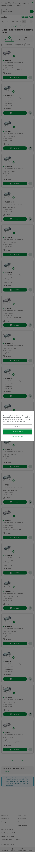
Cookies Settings (17, 436)
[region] (17, 426)
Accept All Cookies (17, 431)
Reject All (17, 426)
